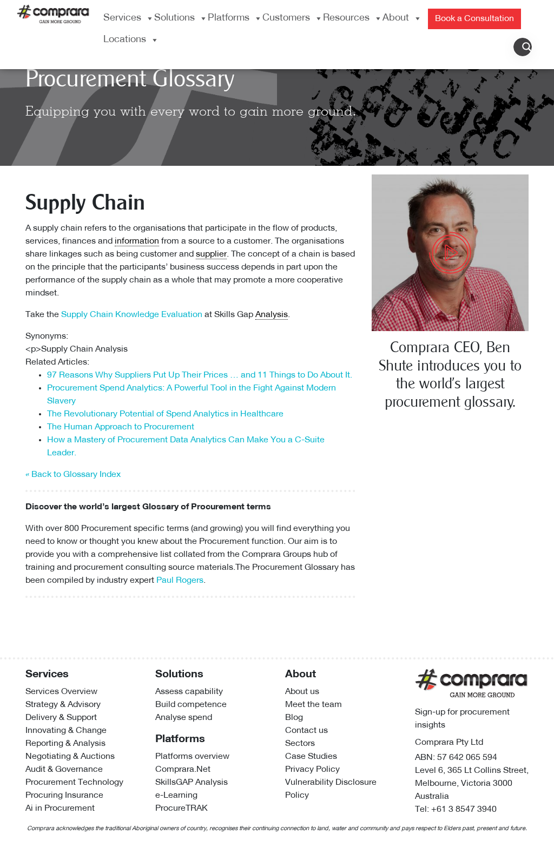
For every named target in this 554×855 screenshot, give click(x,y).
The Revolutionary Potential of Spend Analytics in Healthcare (165, 414)
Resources (346, 18)
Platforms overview (192, 756)
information (137, 241)
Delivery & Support (61, 717)
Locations (124, 40)
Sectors (300, 743)
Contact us (306, 730)
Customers (286, 18)
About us (302, 692)
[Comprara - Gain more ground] (53, 13)
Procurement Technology (74, 782)
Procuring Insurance (64, 795)
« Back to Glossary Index (73, 474)
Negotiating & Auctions (70, 756)
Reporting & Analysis (65, 743)
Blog (294, 717)
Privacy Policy (312, 769)
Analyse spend (183, 717)
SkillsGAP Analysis (191, 782)
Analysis (271, 315)
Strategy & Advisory (63, 705)
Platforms (228, 18)
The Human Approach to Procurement (120, 427)
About (395, 18)
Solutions (174, 18)
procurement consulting (120, 567)
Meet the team (313, 705)
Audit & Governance (64, 769)
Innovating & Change (66, 730)
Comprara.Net (182, 769)
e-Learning (176, 795)
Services (122, 18)
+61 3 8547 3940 (464, 809)
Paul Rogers (179, 580)
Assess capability (189, 692)
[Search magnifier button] (526, 47)
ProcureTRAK (181, 808)
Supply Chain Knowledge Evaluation (131, 315)
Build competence (191, 705)
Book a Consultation (474, 19)
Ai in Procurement (60, 808)
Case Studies (311, 756)
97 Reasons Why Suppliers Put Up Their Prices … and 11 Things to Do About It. (199, 375)
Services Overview (61, 692)
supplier (211, 254)
